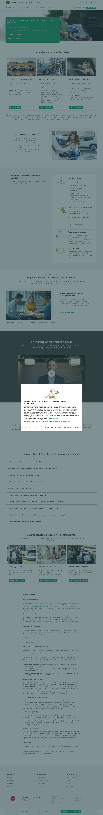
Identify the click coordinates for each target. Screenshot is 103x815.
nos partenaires (53, 418)
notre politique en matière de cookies (33, 419)
